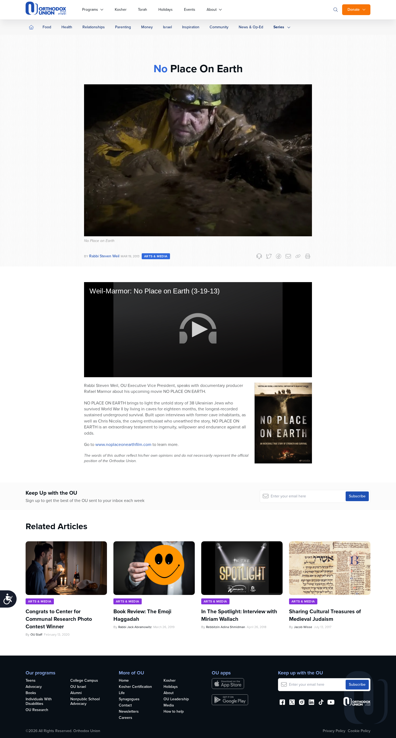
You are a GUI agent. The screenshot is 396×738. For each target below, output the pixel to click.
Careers (125, 717)
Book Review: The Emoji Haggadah (142, 615)
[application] (198, 329)
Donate (354, 9)
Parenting (123, 27)
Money (147, 27)
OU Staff (36, 634)
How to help (174, 711)
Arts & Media (156, 256)
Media (169, 705)
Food (47, 27)
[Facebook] (278, 256)
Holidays (165, 9)
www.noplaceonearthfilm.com (123, 444)
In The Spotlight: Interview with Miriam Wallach (239, 615)
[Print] (307, 256)
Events (189, 9)
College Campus (84, 680)
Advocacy (34, 687)
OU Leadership (176, 699)
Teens (31, 680)
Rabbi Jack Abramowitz (135, 627)
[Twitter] (269, 256)
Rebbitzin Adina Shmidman (225, 627)
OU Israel (78, 687)
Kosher (121, 9)
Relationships (93, 27)
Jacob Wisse (303, 627)
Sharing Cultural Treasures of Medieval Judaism (325, 615)
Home (124, 680)
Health (66, 27)
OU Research (37, 710)
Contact (125, 705)
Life (122, 693)
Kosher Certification (135, 687)
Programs (90, 9)
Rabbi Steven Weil (104, 256)
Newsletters (129, 711)
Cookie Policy (359, 731)
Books (31, 693)
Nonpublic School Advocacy (85, 701)
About (212, 9)
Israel (167, 27)
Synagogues (129, 699)
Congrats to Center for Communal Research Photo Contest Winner (59, 619)
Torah (142, 9)
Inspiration (190, 27)
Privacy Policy (334, 731)
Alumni (76, 693)
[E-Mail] (288, 256)
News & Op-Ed (251, 27)
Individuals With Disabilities (39, 701)
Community (219, 27)
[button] (198, 329)
